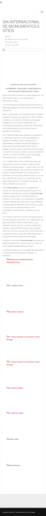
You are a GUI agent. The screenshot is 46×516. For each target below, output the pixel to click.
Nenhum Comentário (12, 45)
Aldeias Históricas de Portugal (18, 39)
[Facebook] (20, 501)
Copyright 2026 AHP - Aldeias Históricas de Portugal (18, 512)
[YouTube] (25, 501)
